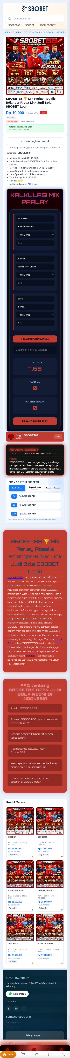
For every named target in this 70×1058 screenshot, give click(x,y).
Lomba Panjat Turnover (35, 488)
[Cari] (9, 19)
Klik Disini (32, 184)
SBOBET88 (14, 25)
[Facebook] (8, 1009)
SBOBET (29, 25)
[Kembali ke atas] (63, 1036)
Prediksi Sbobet (53, 488)
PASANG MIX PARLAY (35, 421)
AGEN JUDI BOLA (13, 32)
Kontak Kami (12, 1027)
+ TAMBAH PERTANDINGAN (35, 339)
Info (58, 437)
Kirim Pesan (19, 994)
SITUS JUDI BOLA (32, 32)
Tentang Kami (13, 1023)
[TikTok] (23, 1009)
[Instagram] (16, 1009)
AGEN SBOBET (48, 25)
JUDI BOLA (48, 32)
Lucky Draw (17, 488)
